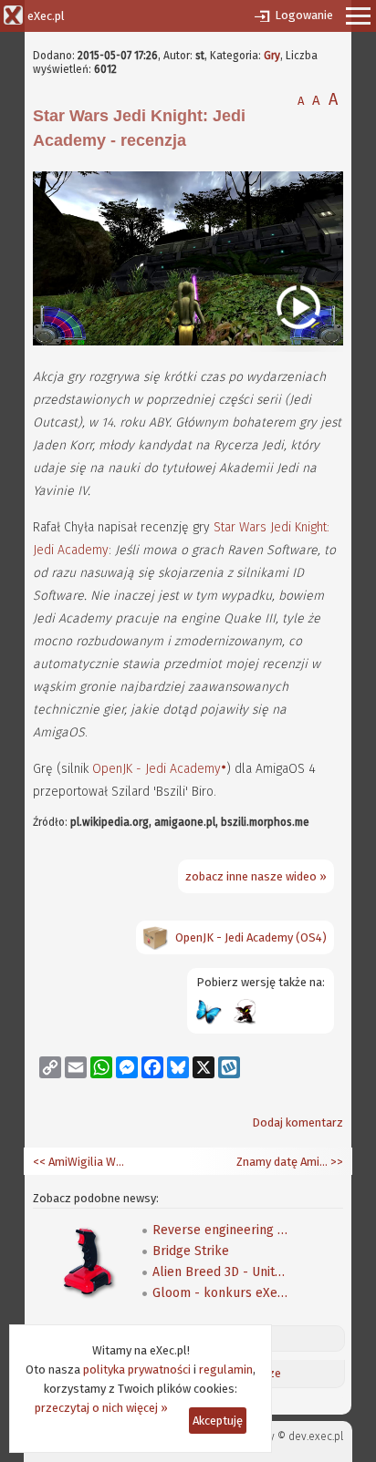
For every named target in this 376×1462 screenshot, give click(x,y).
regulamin (226, 1369)
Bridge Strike (190, 1251)
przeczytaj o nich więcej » (101, 1408)
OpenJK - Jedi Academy (156, 769)
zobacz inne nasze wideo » (256, 876)
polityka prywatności (137, 1369)
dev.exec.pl (315, 1436)
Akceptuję (218, 1420)
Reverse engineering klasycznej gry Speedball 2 (220, 1230)
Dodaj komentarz (297, 1122)
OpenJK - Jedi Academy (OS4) (251, 937)
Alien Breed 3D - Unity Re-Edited (220, 1272)
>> (335, 1162)
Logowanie (304, 15)
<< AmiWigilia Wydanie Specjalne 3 (78, 1162)
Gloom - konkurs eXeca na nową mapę (220, 1293)
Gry (272, 55)
